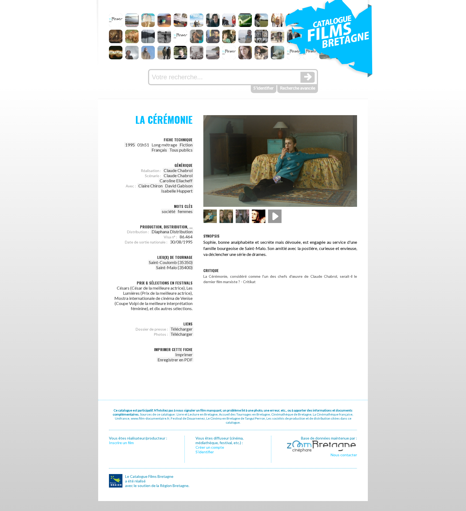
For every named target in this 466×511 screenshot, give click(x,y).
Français (159, 149)
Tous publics (181, 149)
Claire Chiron (150, 185)
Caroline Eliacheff (176, 180)
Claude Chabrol (178, 170)
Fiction (186, 144)
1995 (130, 144)
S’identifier (205, 452)
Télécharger (181, 328)
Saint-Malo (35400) (174, 267)
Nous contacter (344, 454)
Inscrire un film (121, 442)
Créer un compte (210, 447)
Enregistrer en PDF (175, 359)
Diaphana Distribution (172, 231)
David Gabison (179, 185)
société (168, 211)
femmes (185, 211)
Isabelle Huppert (177, 190)
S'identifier (263, 87)
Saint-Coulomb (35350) (171, 262)
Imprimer (184, 354)
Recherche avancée (297, 87)
